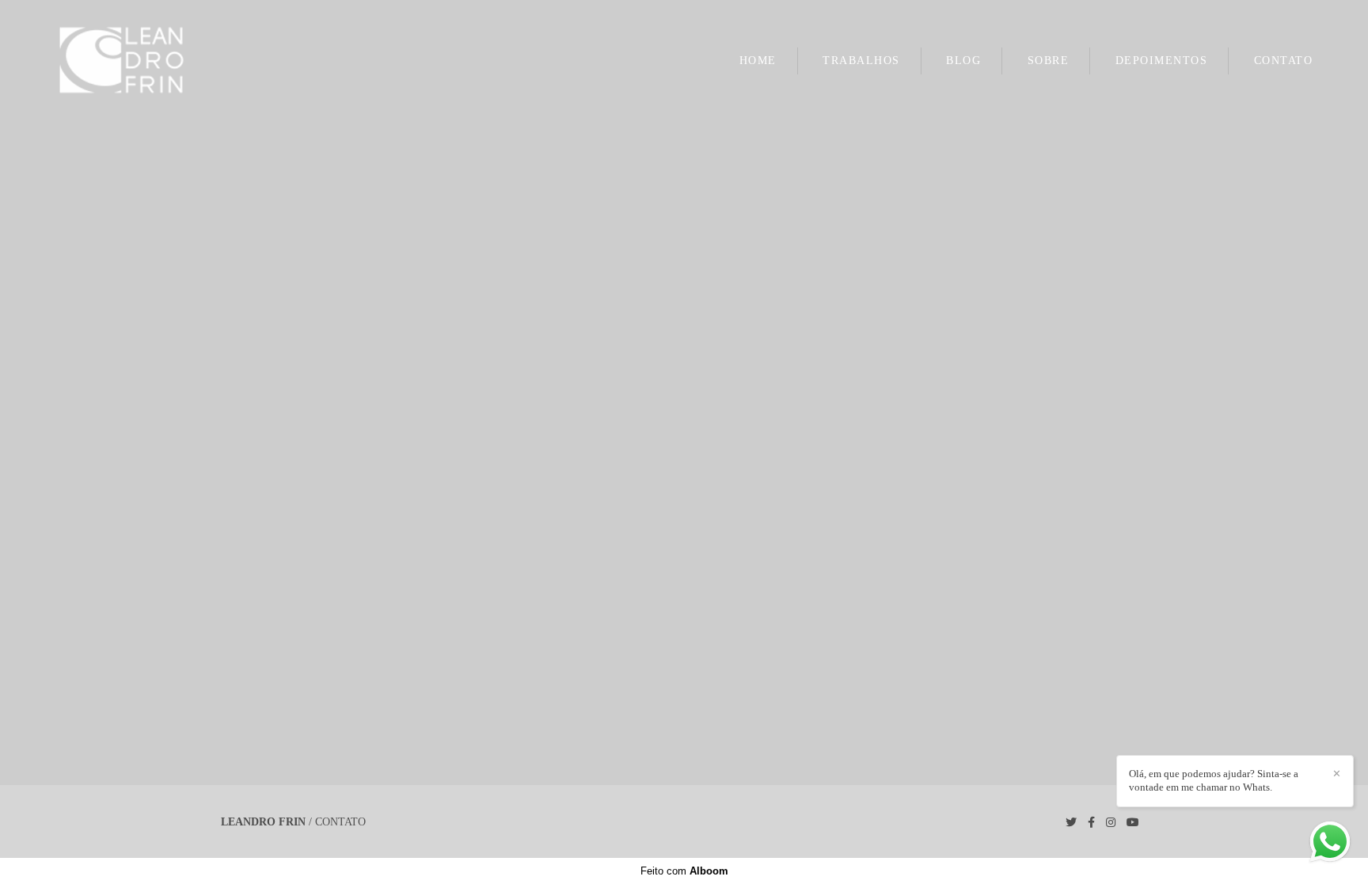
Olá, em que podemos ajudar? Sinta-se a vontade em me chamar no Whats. (1213, 780)
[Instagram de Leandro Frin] (1110, 823)
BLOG (963, 60)
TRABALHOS (861, 60)
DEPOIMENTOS (1161, 60)
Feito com (684, 871)
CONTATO (1283, 60)
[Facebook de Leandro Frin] (1091, 823)
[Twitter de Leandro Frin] (1071, 823)
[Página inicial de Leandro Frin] (148, 60)
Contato (340, 822)
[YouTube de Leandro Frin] (1133, 823)
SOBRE (1049, 60)
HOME (758, 60)
